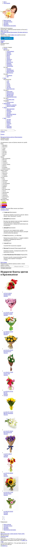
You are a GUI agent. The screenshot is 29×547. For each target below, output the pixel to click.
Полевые (9, 68)
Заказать (6, 296)
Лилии (8, 58)
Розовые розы (10, 94)
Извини (4, 166)
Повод (5, 107)
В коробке (5, 176)
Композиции (7, 103)
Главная (3, 131)
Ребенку (9, 122)
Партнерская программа (10, 25)
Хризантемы (10, 66)
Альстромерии (10, 51)
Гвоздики (9, 54)
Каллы (8, 56)
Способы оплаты (8, 21)
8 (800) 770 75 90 (14, 35)
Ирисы (8, 55)
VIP (7, 76)
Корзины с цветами (11, 104)
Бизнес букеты (10, 71)
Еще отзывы (4, 262)
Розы (5, 78)
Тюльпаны (9, 64)
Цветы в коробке (11, 106)
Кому (5, 118)
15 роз (8, 83)
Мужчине (9, 126)
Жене (3, 155)
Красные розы (10, 92)
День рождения (10, 108)
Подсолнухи (10, 62)
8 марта (8, 117)
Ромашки (9, 63)
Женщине (4, 145)
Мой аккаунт (4, 533)
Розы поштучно (10, 88)
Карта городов (7, 20)
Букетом (4, 171)
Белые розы (9, 91)
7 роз (8, 80)
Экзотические (10, 70)
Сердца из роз (10, 102)
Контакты (6, 24)
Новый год (9, 115)
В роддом (4, 167)
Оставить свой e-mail (6, 268)
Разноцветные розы (12, 96)
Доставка (6, 23)
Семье (8, 125)
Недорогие (9, 75)
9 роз (8, 82)
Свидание (9, 111)
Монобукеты (10, 72)
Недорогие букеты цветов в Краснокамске (11, 137)
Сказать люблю (6, 164)
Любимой (9, 127)
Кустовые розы (10, 99)
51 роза (8, 86)
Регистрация (7, 3)
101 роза (9, 87)
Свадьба (9, 113)
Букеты (5, 48)
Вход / (5, 1)
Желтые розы (10, 95)
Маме (3, 149)
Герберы (9, 52)
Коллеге (9, 121)
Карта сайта (21, 533)
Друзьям (9, 119)
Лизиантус (9, 59)
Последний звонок (11, 114)
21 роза (8, 84)
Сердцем (4, 174)
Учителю (9, 123)
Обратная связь (4, 536)
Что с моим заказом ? (12, 533)
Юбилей (9, 110)
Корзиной (4, 173)
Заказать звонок (8, 38)
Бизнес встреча (6, 168)
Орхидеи (9, 60)
